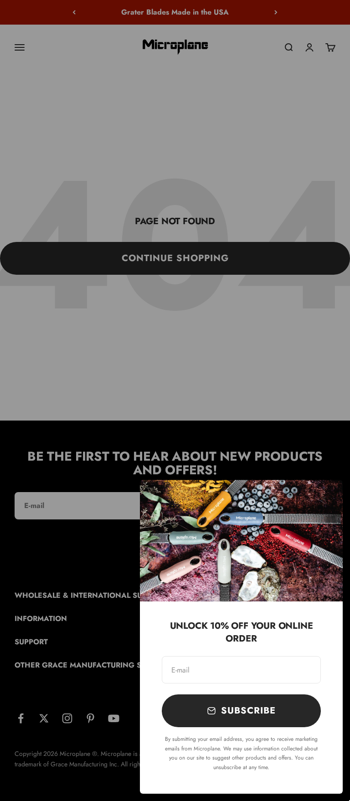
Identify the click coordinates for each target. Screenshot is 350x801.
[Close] (323, 498)
